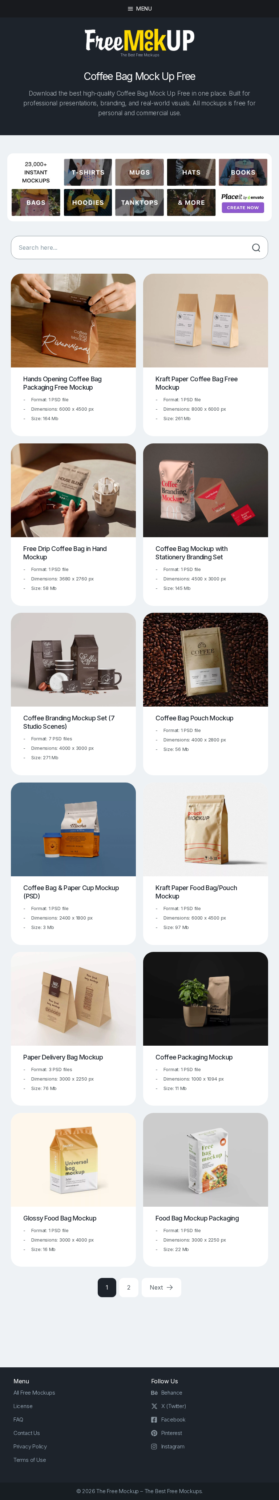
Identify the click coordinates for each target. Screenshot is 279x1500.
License (23, 1406)
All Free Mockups (34, 1392)
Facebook (173, 1419)
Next (157, 1287)
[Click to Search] (256, 247)
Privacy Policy (30, 1446)
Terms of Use (29, 1459)
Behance (172, 1392)
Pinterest (171, 1432)
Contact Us (26, 1432)
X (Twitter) (173, 1406)
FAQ (18, 1419)
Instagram (173, 1446)
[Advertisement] (143, 1326)
